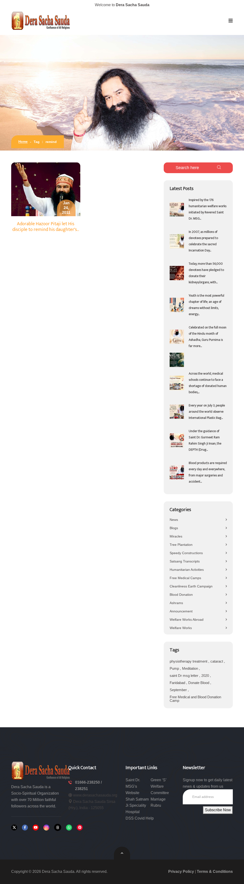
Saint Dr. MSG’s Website (133, 786)
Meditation (190, 668)
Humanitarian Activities (187, 569)
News (174, 520)
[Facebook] (25, 827)
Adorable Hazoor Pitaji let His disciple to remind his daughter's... (45, 227)
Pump (175, 668)
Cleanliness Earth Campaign (191, 586)
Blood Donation (181, 594)
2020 (205, 676)
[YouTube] (36, 827)
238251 (81, 789)
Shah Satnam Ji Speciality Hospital (137, 805)
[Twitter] (14, 827)
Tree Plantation (181, 545)
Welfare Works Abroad (186, 619)
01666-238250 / (88, 782)
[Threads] (57, 827)
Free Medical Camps (185, 578)
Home (23, 141)
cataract (217, 661)
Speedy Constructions (186, 553)
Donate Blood (199, 683)
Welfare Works (181, 628)
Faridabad (178, 683)
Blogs (174, 528)
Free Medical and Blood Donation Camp (195, 699)
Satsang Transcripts (185, 561)
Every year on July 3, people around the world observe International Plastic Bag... (207, 411)
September (179, 690)
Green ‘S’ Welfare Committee (160, 786)
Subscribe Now (218, 810)
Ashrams (176, 603)
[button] (231, 20)
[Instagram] (46, 827)
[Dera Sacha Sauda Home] (41, 20)
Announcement (181, 611)
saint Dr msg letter (184, 676)
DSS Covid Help (140, 818)
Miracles (176, 536)
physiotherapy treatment (189, 661)
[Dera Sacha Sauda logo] (41, 770)
